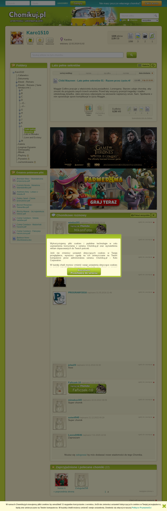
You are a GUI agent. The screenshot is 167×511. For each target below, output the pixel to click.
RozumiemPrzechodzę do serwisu (84, 271)
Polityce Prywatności (141, 508)
